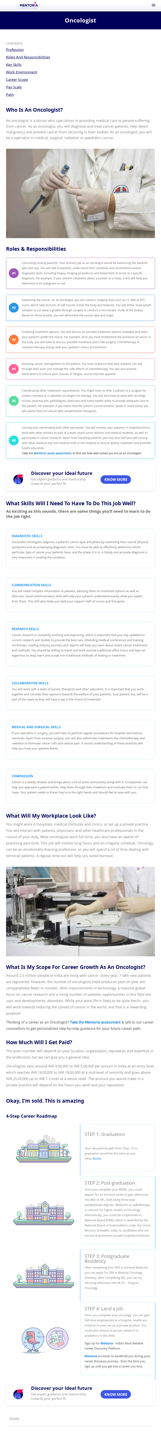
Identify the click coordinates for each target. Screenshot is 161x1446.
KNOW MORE (115, 479)
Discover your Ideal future (61, 473)
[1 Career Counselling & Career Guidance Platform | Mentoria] (29, 5)
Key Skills (14, 64)
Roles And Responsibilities (28, 57)
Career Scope (17, 79)
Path (10, 94)
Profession (15, 49)
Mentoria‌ (107, 1343)
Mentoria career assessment (52, 453)
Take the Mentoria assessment (95, 1022)
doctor (97, 1158)
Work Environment (21, 72)
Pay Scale (14, 87)
